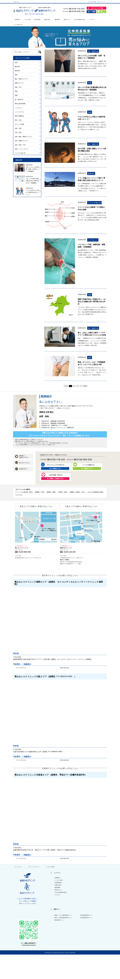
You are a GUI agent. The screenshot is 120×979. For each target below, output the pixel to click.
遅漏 (16, 95)
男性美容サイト (59, 920)
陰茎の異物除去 (19, 116)
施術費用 (57, 887)
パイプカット (19, 107)
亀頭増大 (17, 66)
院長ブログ (58, 890)
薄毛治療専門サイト (86, 915)
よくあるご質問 (92, 1)
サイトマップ (102, 1)
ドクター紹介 (59, 880)
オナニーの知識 (19, 124)
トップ (14, 24)
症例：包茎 (18, 128)
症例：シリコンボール (21, 149)
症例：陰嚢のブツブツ (21, 140)
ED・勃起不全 (19, 99)
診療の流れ (58, 885)
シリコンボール (19, 112)
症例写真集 (58, 882)
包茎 (16, 62)
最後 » (85, 386)
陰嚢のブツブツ (19, 83)
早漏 (16, 91)
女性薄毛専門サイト (86, 917)
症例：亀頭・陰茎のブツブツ (23, 136)
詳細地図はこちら (21, 546)
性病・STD (18, 87)
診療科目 (57, 877)
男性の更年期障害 (20, 103)
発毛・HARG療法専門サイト (63, 917)
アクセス (57, 895)
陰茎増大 (17, 70)
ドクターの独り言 (20, 153)
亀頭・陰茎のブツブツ (21, 79)
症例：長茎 (18, 132)
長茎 (16, 75)
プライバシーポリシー (34, 866)
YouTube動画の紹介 (61, 892)
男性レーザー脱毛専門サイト (63, 915)
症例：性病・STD (20, 145)
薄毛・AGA (18, 120)
